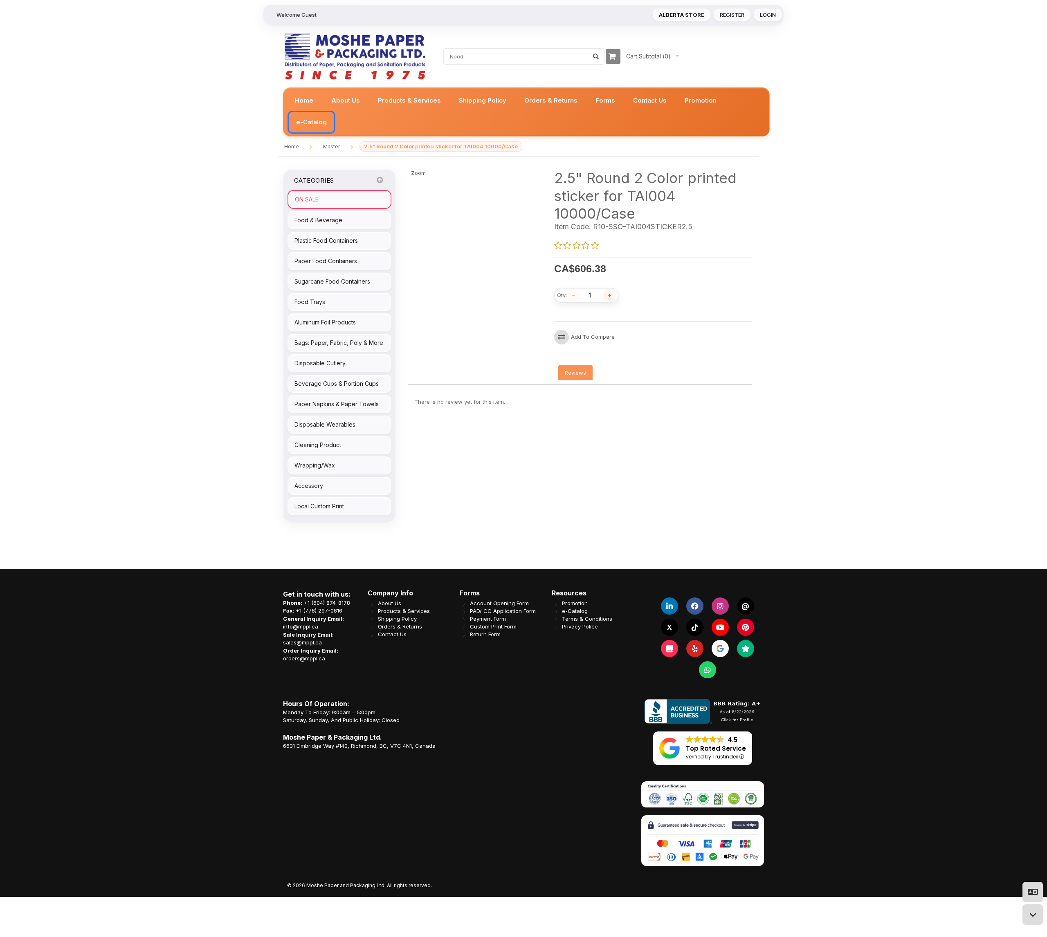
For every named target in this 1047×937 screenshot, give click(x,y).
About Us (389, 603)
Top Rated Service (716, 748)
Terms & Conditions (587, 619)
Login (768, 14)
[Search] (596, 56)
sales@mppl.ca (302, 642)
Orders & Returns (400, 626)
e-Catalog (575, 611)
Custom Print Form (493, 626)
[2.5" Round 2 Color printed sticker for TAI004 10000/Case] (410, 173)
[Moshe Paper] (354, 56)
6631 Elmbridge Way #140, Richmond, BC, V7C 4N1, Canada (359, 745)
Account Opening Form (499, 603)
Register (732, 14)
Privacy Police (580, 626)
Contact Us (392, 634)
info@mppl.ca (300, 626)
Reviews (575, 372)
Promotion (575, 603)
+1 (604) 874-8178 (327, 602)
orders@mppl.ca (304, 658)
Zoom (418, 173)
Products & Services (404, 611)
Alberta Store (681, 14)
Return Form (485, 634)
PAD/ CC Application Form (503, 611)
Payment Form (488, 619)
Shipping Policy (397, 619)
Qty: (562, 295)
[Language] (1032, 892)
